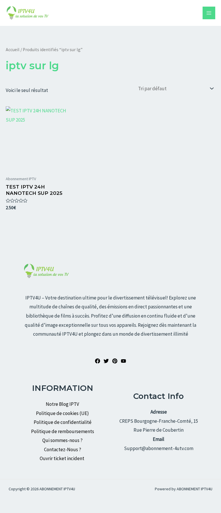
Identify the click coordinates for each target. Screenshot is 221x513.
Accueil (13, 49)
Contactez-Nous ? (62, 449)
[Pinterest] (114, 361)
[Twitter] (106, 361)
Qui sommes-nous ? (62, 440)
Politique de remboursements (62, 431)
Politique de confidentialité (63, 422)
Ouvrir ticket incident (62, 458)
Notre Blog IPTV (62, 404)
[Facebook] (97, 361)
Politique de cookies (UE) (62, 413)
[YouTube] (123, 361)
